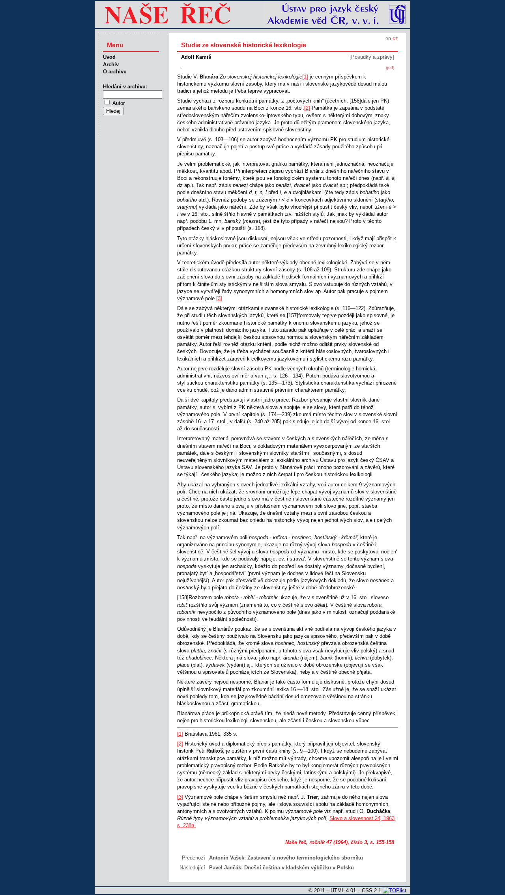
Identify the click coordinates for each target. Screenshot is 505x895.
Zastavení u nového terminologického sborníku (305, 858)
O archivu (115, 72)
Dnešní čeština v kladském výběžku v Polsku (299, 868)
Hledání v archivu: (125, 87)
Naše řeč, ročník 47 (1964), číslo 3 (326, 842)
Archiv (111, 64)
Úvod (109, 57)
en (388, 38)
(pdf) (390, 67)
